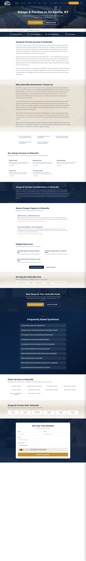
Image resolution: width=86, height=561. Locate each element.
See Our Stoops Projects (36, 267)
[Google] (54, 3)
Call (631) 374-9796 (51, 22)
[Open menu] (81, 3)
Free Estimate (74, 3)
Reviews (44, 3)
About (39, 3)
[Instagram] (52, 3)
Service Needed (21, 442)
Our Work (23, 3)
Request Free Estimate (43, 454)
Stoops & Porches (21, 30)
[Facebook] (50, 3)
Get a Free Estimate (35, 22)
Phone (45, 431)
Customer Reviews (50, 267)
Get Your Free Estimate (35, 304)
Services (17, 3)
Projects (29, 3)
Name (19, 431)
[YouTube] (56, 3)
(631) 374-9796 (64, 3)
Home (9, 30)
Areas (34, 3)
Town (19, 437)
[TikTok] (57, 3)
